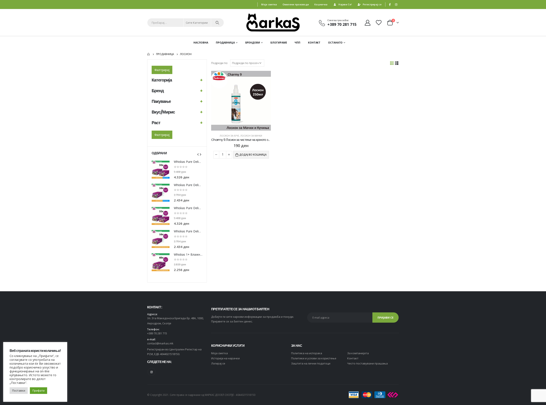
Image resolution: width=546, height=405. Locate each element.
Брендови (252, 42)
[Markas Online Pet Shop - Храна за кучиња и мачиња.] (273, 22)
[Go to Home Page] (148, 54)
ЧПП (297, 42)
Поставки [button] (18, 390)
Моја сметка (269, 4)
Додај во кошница (253, 154)
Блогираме (278, 42)
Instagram (151, 372)
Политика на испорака (306, 353)
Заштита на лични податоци (310, 363)
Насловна (200, 42)
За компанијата (358, 353)
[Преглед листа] (397, 63)
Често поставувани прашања (367, 363)
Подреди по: (219, 63)
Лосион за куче (229, 135)
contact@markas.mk (160, 343)
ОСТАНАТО (335, 42)
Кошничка (320, 4)
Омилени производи (296, 4)
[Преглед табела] (392, 63)
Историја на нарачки (225, 358)
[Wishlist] (379, 22)
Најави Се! (345, 4)
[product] (241, 101)
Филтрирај (162, 70)
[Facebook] (390, 4)
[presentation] (198, 154)
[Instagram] (396, 4)
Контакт (314, 42)
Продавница (225, 42)
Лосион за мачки (251, 135)
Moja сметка (219, 353)
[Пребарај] (217, 22)
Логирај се (218, 363)
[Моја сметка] (367, 22)
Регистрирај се (372, 4)
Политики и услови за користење (313, 358)
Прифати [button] (38, 390)
